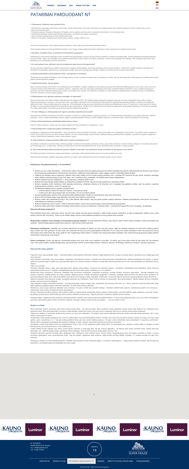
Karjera (100, 461)
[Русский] (157, 8)
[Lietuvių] (157, 2)
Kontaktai (45, 461)
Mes (71, 5)
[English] (157, 5)
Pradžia (50, 5)
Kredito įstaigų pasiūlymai (120, 461)
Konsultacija (59, 461)
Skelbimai (61, 5)
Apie (94, 5)
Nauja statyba (82, 5)
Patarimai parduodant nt (81, 461)
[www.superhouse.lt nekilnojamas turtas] (36, 5)
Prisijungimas (142, 461)
